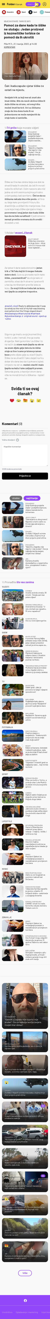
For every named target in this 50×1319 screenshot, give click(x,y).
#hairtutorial (24, 313)
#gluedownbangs (13, 316)
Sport (35, 12)
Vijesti (24, 12)
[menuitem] (45, 4)
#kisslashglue (11, 313)
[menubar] (45, 4)
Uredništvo (7, 1312)
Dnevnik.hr (10, 12)
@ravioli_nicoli (11, 306)
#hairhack (35, 313)
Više (25, 1273)
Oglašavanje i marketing (27, 1312)
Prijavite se (25, 476)
